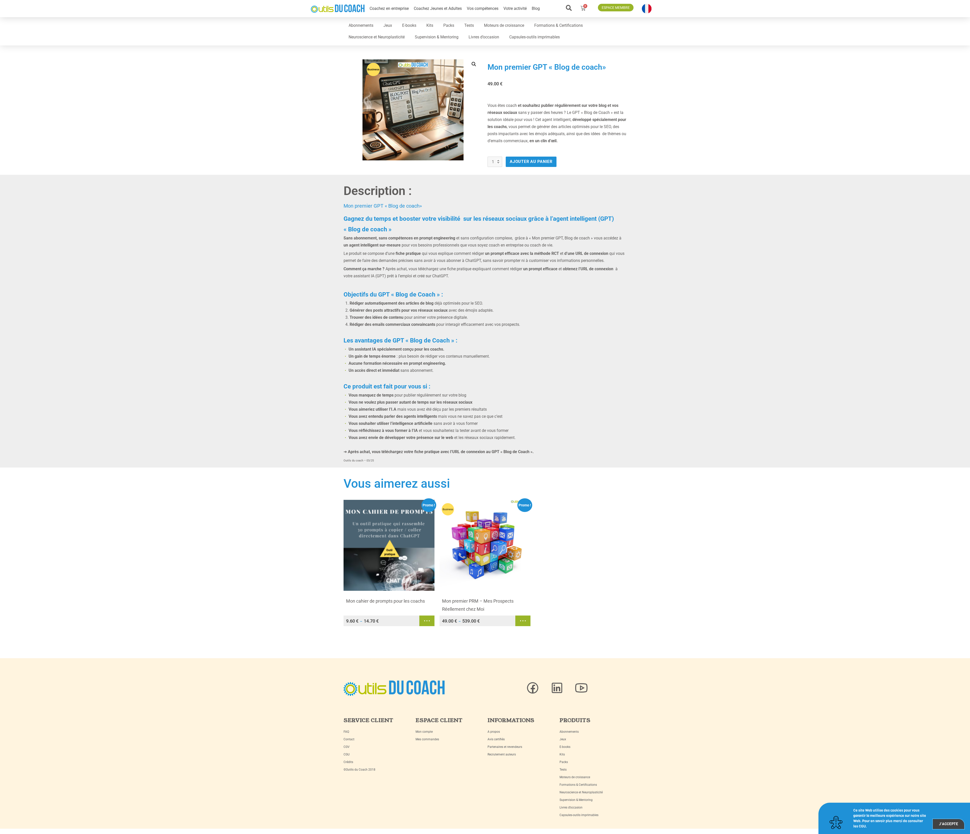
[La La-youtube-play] (581, 688)
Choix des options (426, 621)
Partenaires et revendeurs (505, 747)
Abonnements (361, 25)
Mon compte (424, 731)
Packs (448, 25)
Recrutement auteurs (502, 754)
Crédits (348, 762)
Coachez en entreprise (389, 8)
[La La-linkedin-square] (557, 688)
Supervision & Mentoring (436, 37)
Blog (536, 8)
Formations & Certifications (558, 25)
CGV (347, 747)
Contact (349, 739)
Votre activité (515, 8)
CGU (347, 754)
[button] (568, 8)
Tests (469, 25)
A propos (494, 731)
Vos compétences (482, 8)
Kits (429, 25)
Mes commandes (427, 739)
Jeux (387, 25)
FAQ (346, 731)
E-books (409, 25)
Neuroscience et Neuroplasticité (377, 37)
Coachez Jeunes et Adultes (438, 8)
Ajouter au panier (531, 161)
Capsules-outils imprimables (534, 37)
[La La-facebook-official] (533, 688)
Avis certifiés (496, 739)
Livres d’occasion (484, 37)
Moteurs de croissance (504, 25)
